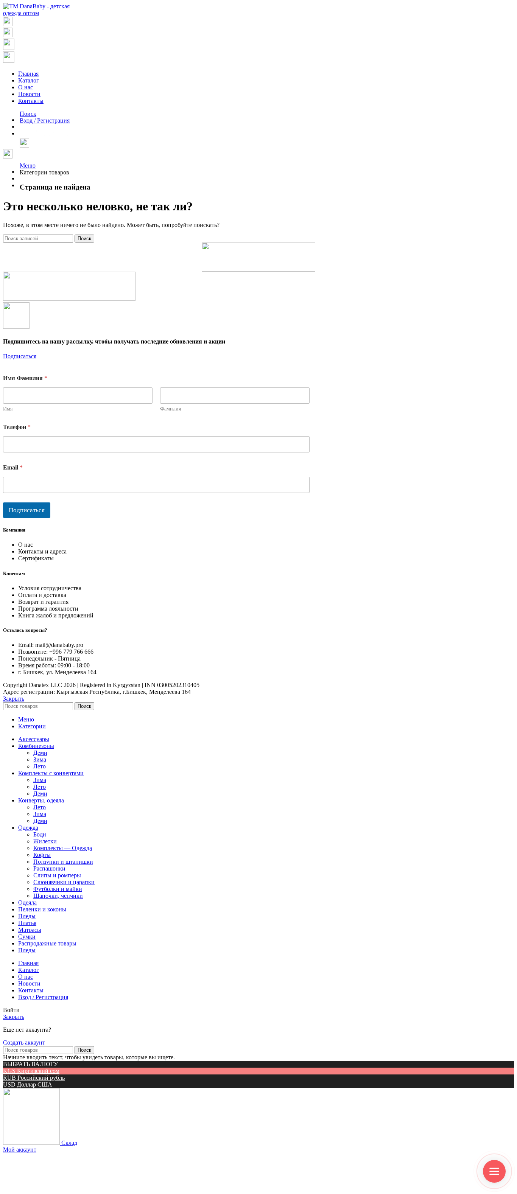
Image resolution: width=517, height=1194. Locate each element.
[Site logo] (39, 13)
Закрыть (13, 698)
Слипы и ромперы (57, 875)
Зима (39, 759)
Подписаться (27, 510)
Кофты (42, 855)
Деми (40, 752)
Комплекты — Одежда (62, 848)
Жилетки (45, 841)
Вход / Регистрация (43, 997)
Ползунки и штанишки (63, 861)
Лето (39, 766)
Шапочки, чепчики (58, 895)
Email (13, 467)
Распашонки (49, 868)
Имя (7, 409)
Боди (39, 834)
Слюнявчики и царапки (64, 882)
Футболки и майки (57, 889)
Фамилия (170, 409)
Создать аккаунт (24, 1042)
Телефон (17, 427)
